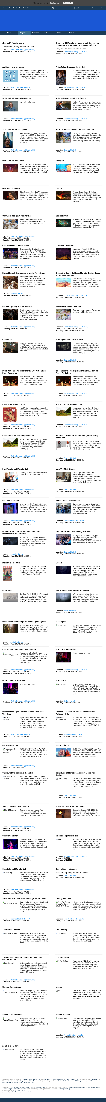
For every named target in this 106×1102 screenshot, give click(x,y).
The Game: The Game (12, 930)
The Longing (61, 930)
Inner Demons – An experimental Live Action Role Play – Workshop (24, 372)
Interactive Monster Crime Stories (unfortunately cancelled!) (77, 437)
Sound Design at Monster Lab (15, 806)
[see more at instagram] (88, 8)
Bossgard (60, 161)
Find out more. (55, 3)
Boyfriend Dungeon (11, 188)
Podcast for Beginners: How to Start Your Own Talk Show (23, 713)
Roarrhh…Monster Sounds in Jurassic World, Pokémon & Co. (76, 713)
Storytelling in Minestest (66, 869)
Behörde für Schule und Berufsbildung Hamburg (72, 1081)
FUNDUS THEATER (19, 1090)
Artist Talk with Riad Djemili (14, 130)
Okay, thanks (68, 3)
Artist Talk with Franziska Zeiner (16, 98)
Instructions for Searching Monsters (18, 436)
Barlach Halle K (69, 701)
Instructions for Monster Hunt (69, 404)
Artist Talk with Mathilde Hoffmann (71, 98)
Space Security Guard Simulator (70, 806)
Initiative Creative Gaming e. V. (31, 1079)
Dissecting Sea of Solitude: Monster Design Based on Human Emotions (78, 274)
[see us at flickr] (82, 8)
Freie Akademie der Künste (74, 521)
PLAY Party (61, 681)
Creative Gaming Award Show (15, 245)
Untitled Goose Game (11, 987)
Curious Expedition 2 (65, 245)
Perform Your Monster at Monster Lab (19, 649)
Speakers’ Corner (10, 836)
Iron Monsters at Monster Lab (15, 469)
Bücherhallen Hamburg (19, 1089)
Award (59, 33)
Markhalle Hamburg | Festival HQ (22, 49)
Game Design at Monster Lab (68, 306)
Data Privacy (27, 8)
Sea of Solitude (62, 745)
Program (23, 33)
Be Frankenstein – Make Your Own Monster (75, 130)
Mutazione (6, 590)
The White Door (62, 957)
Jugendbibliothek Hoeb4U (20, 87)
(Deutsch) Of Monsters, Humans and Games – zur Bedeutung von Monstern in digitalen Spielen (77, 44)
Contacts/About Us (9, 8)
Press (9, 33)
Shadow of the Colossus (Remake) (17, 773)
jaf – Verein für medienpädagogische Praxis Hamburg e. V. (60, 1079)
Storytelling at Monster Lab (14, 869)
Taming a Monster (64, 898)
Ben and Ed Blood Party (13, 161)
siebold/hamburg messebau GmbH (21, 1092)
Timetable (35, 33)
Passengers (61, 622)
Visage (59, 987)
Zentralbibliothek (70, 150)
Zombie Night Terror (11, 1046)
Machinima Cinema (10, 500)
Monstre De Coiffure (11, 563)
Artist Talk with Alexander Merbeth (71, 67)
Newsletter (19, 8)
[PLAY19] (44, 20)
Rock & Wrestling (10, 745)
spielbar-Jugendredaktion (67, 836)
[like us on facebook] (75, 8)
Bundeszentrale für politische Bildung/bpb (23, 1081)
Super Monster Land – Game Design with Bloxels (24, 898)
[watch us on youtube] (85, 8)
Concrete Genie (62, 216)
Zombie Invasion (63, 1015)
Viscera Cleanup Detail (12, 1015)
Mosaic (59, 563)
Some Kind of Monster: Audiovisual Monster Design (75, 774)
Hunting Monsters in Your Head (69, 340)
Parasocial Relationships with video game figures (24, 622)
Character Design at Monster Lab (17, 216)
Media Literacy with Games (68, 500)
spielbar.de (93, 1079)
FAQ (46, 33)
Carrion (59, 188)
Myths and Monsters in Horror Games (72, 590)
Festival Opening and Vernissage (17, 306)
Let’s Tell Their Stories (65, 469)
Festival (72, 33)
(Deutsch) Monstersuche (13, 43)
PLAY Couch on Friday (66, 649)
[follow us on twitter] (79, 8)
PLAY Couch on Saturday (13, 681)
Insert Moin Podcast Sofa (13, 404)
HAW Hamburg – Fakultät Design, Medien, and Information (27, 1087)
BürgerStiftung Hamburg (77, 1087)
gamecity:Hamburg (64, 1089)
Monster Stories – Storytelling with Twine (74, 532)
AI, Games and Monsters (13, 67)
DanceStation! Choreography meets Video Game (23, 273)
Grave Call (7, 340)
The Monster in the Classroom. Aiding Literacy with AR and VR (22, 958)
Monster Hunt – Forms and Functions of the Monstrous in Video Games (21, 533)
